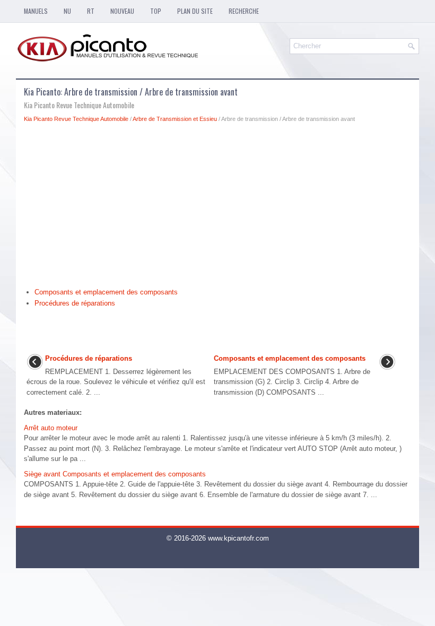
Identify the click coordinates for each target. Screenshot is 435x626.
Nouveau (122, 10)
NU (67, 10)
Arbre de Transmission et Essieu (175, 119)
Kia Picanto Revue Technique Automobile (76, 119)
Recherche (244, 10)
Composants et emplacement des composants (106, 292)
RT (90, 10)
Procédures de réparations (74, 303)
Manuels (36, 10)
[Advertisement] (217, 208)
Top (155, 10)
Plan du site (195, 10)
